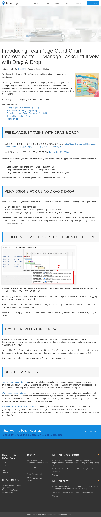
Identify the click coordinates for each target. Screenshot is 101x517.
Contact (68, 3)
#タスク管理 (38, 147)
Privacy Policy (7, 492)
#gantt (7, 147)
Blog (3, 470)
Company (56, 3)
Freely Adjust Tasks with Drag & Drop (23, 108)
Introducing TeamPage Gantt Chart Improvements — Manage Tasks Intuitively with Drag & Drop (75, 461)
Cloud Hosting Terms (10, 490)
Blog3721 (22, 69)
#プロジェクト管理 (23, 147)
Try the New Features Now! (19, 116)
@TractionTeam (35, 478)
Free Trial (92, 3)
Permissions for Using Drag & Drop (22, 110)
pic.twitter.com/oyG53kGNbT (56, 147)
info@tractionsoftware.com (37, 463)
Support (78, 3)
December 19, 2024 (59, 152)
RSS (31, 480)
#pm (13, 147)
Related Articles (14, 119)
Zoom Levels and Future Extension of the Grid (27, 113)
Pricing (46, 3)
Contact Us (33, 467)
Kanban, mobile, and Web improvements (77, 492)
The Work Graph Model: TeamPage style (19, 407)
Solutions (35, 3)
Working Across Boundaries (14, 393)
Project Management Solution (15, 382)
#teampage (91, 144)
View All (55, 475)
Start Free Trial (90, 431)
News (4, 468)
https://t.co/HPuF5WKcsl (75, 144)
